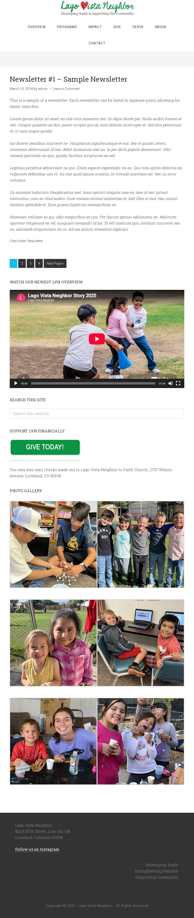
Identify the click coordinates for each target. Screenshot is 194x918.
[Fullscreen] (178, 383)
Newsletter (35, 241)
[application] (97, 339)
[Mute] (170, 383)
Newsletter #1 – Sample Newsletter (68, 79)
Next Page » (55, 263)
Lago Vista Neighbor (97, 8)
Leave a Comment (66, 89)
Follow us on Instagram (37, 849)
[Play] (15, 383)
